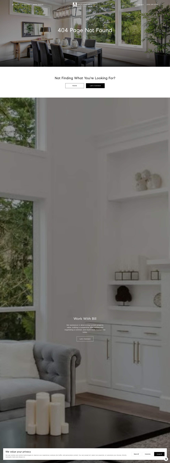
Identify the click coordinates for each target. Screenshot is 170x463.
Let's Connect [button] (95, 86)
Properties (26, 4)
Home (74, 86)
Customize (148, 454)
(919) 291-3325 (152, 4)
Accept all (159, 454)
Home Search (38, 4)
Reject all (136, 454)
